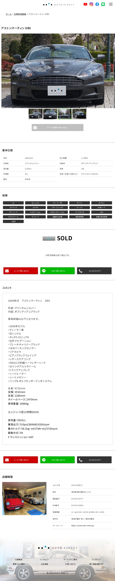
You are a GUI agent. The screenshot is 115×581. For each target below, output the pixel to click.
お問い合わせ (70, 564)
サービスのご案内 (70, 559)
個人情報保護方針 (96, 564)
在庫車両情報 (20, 14)
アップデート (96, 559)
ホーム (9, 14)
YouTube (85, 4)
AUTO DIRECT (58, 4)
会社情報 (44, 564)
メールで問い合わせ (21, 271)
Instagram (91, 4)
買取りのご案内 (19, 564)
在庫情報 (18, 559)
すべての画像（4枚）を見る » (57, 127)
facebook (97, 4)
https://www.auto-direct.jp (82, 525)
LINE (103, 4)
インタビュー (44, 559)
